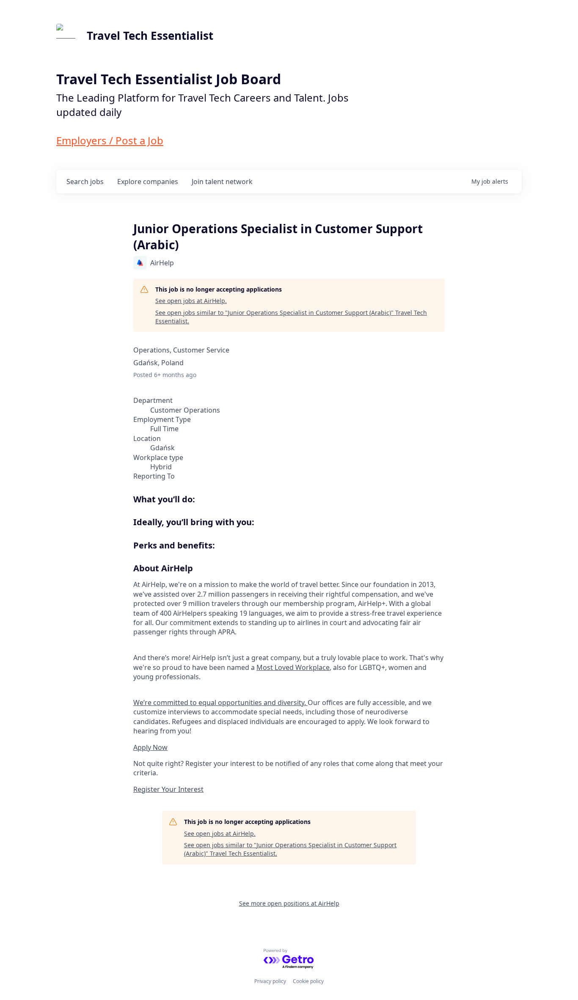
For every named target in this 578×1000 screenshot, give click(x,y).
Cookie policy (308, 981)
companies (147, 181)
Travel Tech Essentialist (150, 35)
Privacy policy (270, 981)
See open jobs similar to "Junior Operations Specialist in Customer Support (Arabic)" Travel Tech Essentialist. (291, 317)
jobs (85, 181)
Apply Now (150, 747)
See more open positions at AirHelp (289, 903)
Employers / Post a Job (109, 140)
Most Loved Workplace (293, 667)
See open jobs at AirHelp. (191, 301)
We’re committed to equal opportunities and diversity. (220, 702)
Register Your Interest (168, 789)
